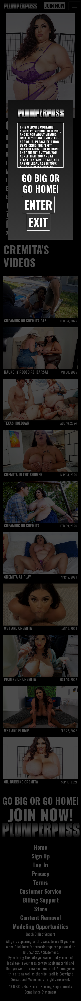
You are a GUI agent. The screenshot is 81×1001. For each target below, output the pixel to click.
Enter (38, 204)
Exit (38, 221)
